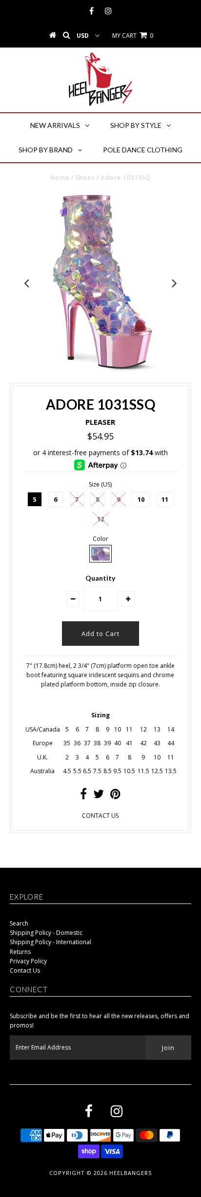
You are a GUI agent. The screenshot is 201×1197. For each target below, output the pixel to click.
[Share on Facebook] (83, 796)
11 (164, 499)
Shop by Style (135, 125)
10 (141, 499)
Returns (20, 952)
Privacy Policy (28, 961)
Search (19, 923)
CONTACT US (100, 815)
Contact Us (25, 970)
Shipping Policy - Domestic (46, 932)
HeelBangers (130, 1172)
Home (59, 177)
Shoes (85, 177)
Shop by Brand (46, 150)
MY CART (132, 35)
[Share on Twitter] (98, 796)
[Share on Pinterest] (115, 796)
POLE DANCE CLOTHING (142, 150)
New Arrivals (55, 125)
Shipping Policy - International (50, 942)
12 (100, 518)
